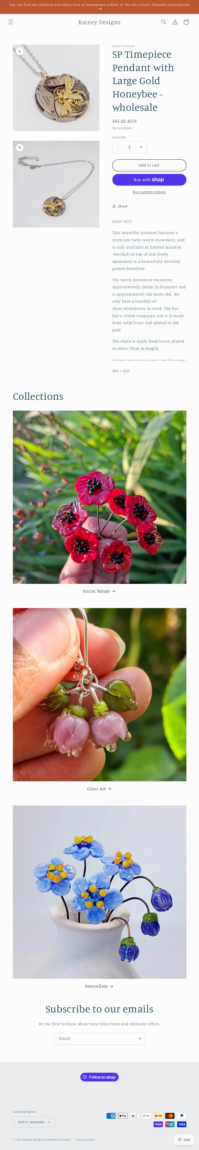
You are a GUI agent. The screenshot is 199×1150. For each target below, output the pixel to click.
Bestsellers (96, 986)
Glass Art (96, 788)
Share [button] (123, 206)
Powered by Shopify (57, 1139)
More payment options (149, 192)
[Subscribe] (139, 1039)
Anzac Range (96, 591)
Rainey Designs (33, 1139)
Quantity (119, 137)
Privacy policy (85, 1139)
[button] (10, 22)
